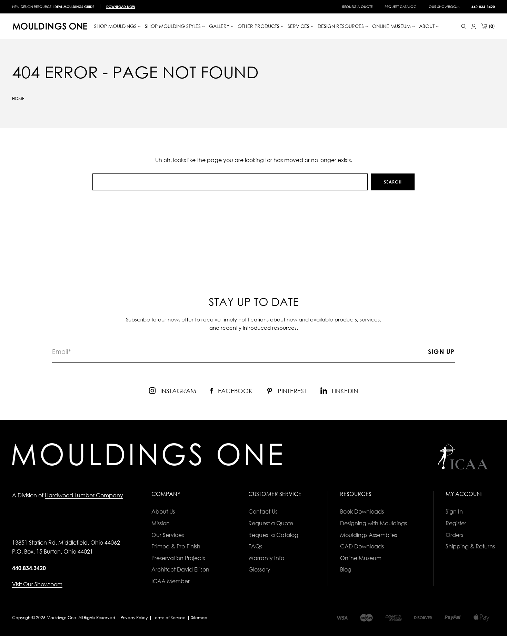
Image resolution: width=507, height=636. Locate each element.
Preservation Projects (178, 558)
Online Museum (360, 558)
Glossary (259, 569)
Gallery (220, 26)
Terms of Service (169, 617)
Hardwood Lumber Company (84, 495)
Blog (345, 569)
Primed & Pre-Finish (175, 546)
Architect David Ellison (180, 569)
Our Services (167, 534)
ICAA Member (170, 581)
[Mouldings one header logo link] (50, 26)
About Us (163, 511)
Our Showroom (444, 6)
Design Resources (341, 26)
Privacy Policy (134, 617)
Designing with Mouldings (373, 523)
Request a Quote (357, 6)
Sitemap (199, 617)
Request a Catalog (273, 534)
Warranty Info (266, 558)
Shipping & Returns (470, 546)
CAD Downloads (362, 546)
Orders (454, 534)
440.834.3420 (29, 568)
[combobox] (229, 181)
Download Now (120, 6)
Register (456, 523)
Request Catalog (401, 6)
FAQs (255, 546)
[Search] (463, 26)
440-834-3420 (483, 6)
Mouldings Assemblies (368, 534)
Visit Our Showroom (37, 584)
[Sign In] (473, 26)
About (427, 26)
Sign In (454, 511)
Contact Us (262, 511)
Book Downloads (362, 511)
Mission (160, 523)
